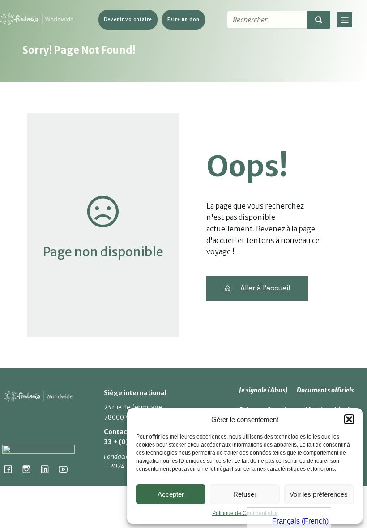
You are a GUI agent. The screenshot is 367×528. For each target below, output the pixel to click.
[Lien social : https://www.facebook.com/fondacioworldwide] (11, 469)
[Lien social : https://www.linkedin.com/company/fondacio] (48, 469)
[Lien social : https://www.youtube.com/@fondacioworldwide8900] (66, 469)
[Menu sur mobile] (344, 19)
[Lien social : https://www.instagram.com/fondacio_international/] (30, 469)
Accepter (171, 494)
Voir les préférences (319, 494)
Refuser (244, 494)
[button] (349, 419)
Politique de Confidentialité (245, 513)
